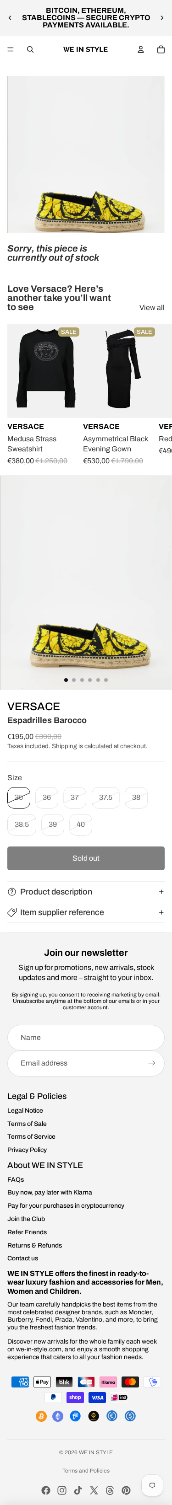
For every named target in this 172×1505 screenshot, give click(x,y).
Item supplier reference (62, 912)
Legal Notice (25, 1110)
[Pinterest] (126, 1490)
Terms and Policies (86, 1471)
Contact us (22, 1258)
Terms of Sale (27, 1123)
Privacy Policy (27, 1149)
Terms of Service (31, 1136)
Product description (56, 891)
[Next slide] (162, 18)
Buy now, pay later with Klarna (49, 1192)
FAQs (15, 1179)
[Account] (141, 49)
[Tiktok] (77, 1490)
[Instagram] (61, 1490)
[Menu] (10, 49)
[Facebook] (45, 1490)
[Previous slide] (10, 18)
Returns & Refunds (34, 1245)
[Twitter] (94, 1490)
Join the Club (26, 1219)
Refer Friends (27, 1232)
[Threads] (110, 1490)
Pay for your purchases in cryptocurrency (65, 1205)
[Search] (30, 49)
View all (152, 307)
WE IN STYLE (96, 1452)
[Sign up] (152, 1063)
